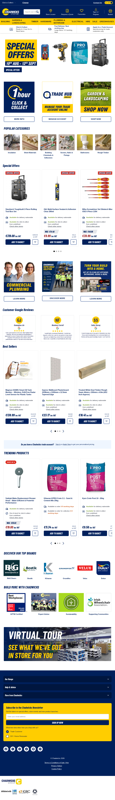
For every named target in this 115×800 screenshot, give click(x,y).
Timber (34, 22)
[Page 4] (61, 251)
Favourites (81, 14)
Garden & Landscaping (19, 21)
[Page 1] (54, 251)
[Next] (63, 431)
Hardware (46, 22)
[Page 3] (58, 251)
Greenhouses (107, 22)
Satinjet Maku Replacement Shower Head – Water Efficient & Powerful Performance (21, 500)
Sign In (58, 444)
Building (5, 22)
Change (25, 3)
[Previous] (51, 431)
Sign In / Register (96, 13)
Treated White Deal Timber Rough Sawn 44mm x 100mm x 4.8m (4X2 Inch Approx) (93, 392)
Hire (88, 22)
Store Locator (50, 14)
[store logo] (10, 11)
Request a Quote (67, 14)
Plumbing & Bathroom (59, 21)
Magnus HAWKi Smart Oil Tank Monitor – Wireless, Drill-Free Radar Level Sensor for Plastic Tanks (20, 392)
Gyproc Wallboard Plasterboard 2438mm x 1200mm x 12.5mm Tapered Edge (55, 392)
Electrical (78, 22)
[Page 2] (56, 251)
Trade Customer (16, 731)
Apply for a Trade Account (103, 27)
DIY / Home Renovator (18, 736)
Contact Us (97, 3)
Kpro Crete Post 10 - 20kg (93, 498)
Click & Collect (21, 27)
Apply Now (67, 444)
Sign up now (57, 722)
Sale (94, 22)
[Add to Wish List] (35, 242)
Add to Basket (17, 242)
